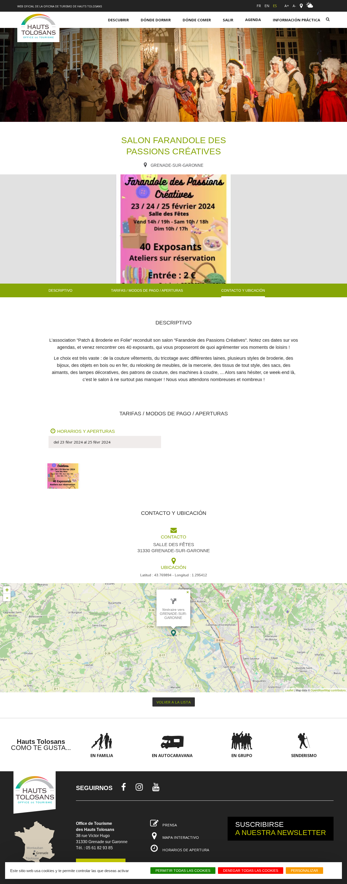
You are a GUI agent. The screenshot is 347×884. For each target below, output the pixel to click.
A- (294, 5)
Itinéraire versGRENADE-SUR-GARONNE (173, 614)
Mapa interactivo (180, 837)
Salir (228, 19)
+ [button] (7, 590)
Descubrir (118, 19)
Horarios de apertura (185, 849)
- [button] (7, 597)
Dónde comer (197, 19)
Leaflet (289, 690)
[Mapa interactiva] (301, 6)
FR (259, 5)
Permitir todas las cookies (182, 871)
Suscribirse (280, 829)
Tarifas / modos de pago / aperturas (147, 290)
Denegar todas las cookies (250, 871)
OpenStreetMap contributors (328, 690)
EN (266, 5)
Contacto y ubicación (243, 290)
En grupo (241, 755)
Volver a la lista (173, 702)
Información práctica (296, 19)
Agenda (253, 19)
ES (275, 5)
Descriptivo (60, 290)
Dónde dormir (156, 19)
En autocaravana (172, 755)
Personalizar (304, 871)
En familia (101, 755)
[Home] (38, 27)
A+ (287, 5)
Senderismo (304, 755)
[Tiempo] (309, 6)
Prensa (169, 824)
